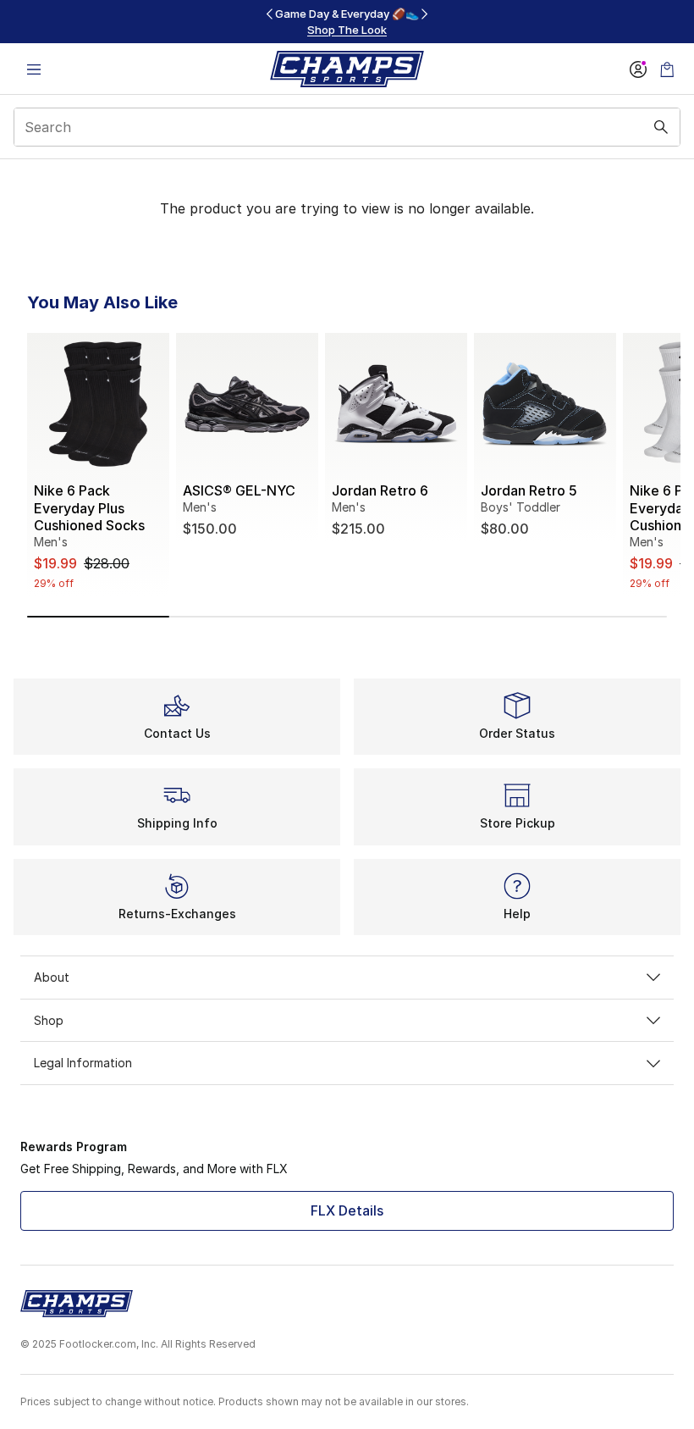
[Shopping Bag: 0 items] (667, 69)
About (51, 977)
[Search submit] (661, 127)
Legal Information (83, 1062)
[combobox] (347, 127)
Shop (48, 1020)
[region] (347, 22)
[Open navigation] (33, 69)
